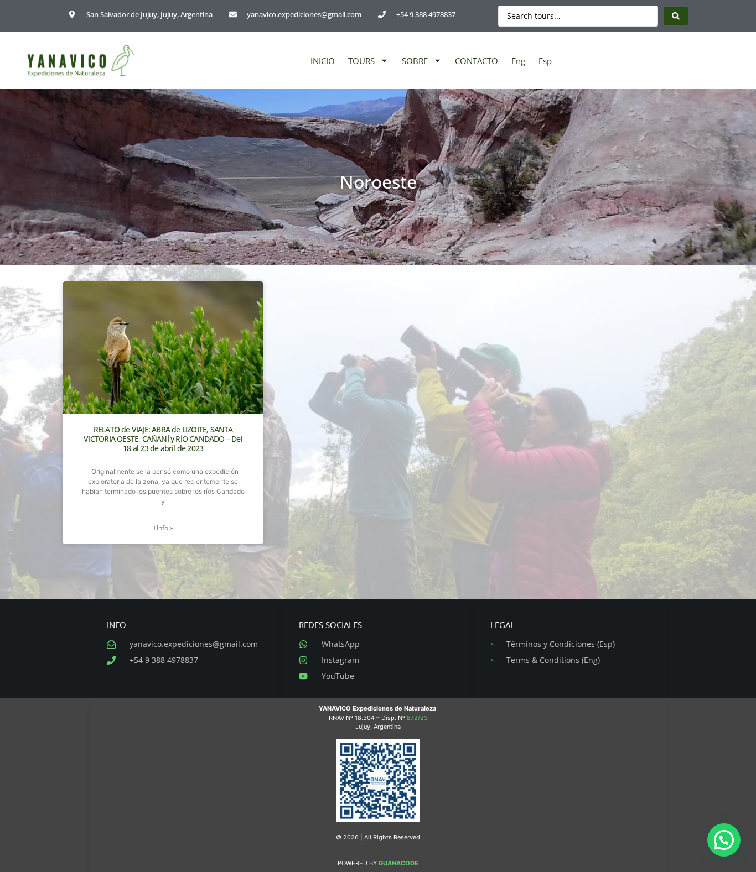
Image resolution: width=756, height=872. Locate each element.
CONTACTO (476, 60)
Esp (545, 60)
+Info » (163, 527)
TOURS (361, 60)
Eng (518, 60)
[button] (724, 840)
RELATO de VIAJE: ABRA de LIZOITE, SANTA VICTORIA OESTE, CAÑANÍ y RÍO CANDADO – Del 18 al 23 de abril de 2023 (163, 438)
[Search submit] (676, 16)
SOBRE (415, 60)
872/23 (417, 718)
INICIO (322, 60)
